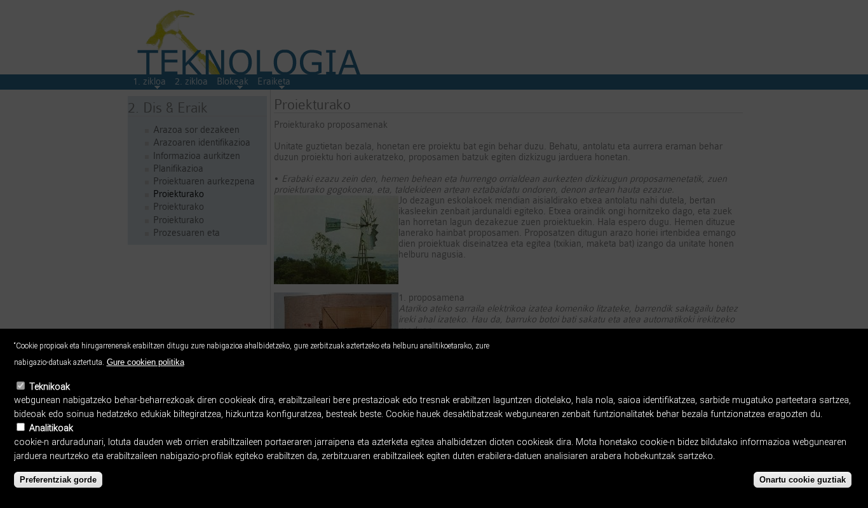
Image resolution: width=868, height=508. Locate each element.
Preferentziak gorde (58, 479)
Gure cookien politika (145, 362)
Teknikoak (49, 386)
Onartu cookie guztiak (802, 479)
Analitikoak (51, 428)
